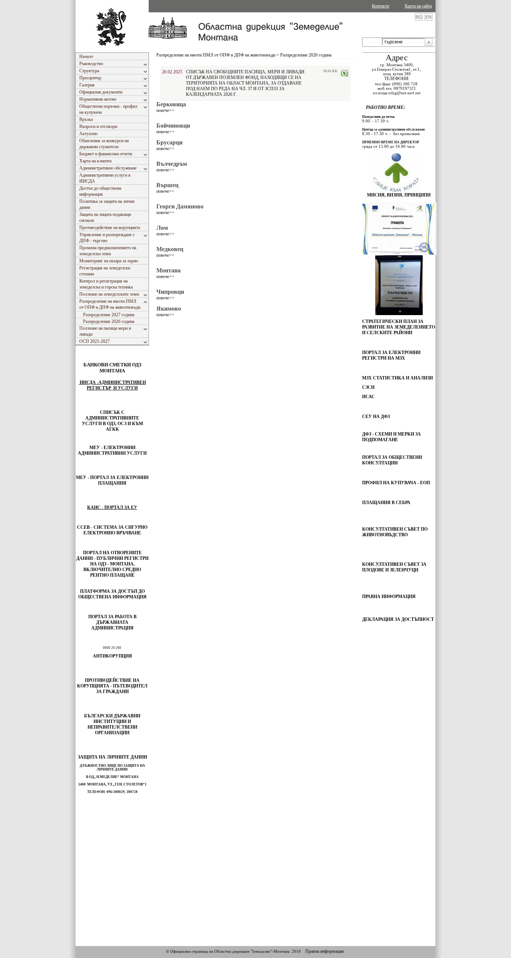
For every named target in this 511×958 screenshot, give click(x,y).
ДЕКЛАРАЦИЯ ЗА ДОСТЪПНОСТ (398, 619)
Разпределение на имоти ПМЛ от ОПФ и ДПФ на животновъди (215, 55)
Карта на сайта (418, 6)
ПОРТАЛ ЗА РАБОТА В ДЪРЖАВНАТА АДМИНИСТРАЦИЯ (112, 622)
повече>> (165, 110)
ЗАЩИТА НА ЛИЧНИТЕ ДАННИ (112, 757)
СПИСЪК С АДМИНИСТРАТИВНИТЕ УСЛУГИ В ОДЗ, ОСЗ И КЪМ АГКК (112, 421)
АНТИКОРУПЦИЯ (112, 656)
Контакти (380, 6)
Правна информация (324, 951)
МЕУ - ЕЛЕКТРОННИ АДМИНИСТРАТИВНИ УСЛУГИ (112, 450)
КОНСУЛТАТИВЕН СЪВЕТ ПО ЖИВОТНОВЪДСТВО (395, 532)
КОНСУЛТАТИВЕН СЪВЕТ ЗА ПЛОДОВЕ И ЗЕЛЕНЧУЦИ (394, 567)
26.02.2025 (172, 71)
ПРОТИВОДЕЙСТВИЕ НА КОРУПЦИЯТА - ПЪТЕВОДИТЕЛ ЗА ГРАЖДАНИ (112, 686)
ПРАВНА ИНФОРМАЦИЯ (389, 596)
